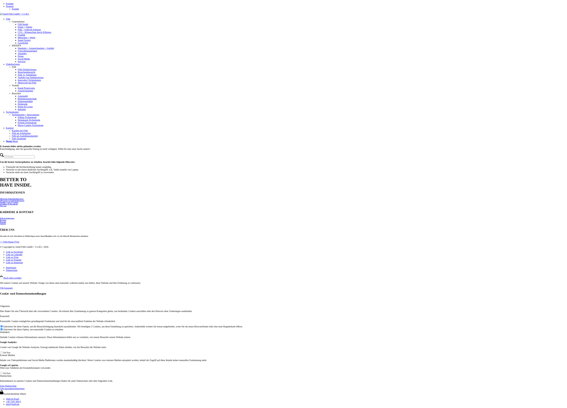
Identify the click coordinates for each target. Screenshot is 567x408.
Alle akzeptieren (7, 388)
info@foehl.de (12, 404)
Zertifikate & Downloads (9, 204)
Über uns (3, 206)
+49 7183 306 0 (13, 401)
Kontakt (9, 3)
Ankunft (3, 224)
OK (2, 288)
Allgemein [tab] (5, 306)
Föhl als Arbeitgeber (7, 218)
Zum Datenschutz (8, 386)
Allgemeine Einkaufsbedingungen (11, 199)
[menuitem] (286, 3)
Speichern (20, 388)
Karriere (3, 220)
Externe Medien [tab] (7, 355)
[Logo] (14, 14)
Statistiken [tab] (5, 332)
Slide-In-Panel (12, 399)
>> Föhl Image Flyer (9, 242)
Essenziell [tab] (4, 316)
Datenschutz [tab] (6, 376)
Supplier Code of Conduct (9, 202)
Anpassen (8, 288)
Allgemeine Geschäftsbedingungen (12, 200)
